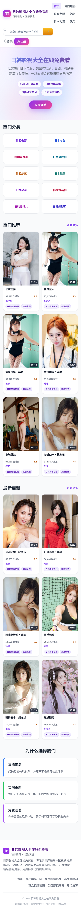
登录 (9, 41)
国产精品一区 (34, 879)
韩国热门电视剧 (29, 84)
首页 (56, 6)
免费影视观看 (56, 885)
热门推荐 (72, 885)
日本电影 (59, 14)
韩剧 (72, 14)
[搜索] (48, 31)
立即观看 (40, 105)
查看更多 (72, 225)
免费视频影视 (53, 879)
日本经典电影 (53, 84)
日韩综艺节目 (29, 92)
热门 (72, 21)
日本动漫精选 (52, 92)
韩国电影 (69, 6)
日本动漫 (59, 21)
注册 (23, 41)
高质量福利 (71, 879)
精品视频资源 (36, 885)
